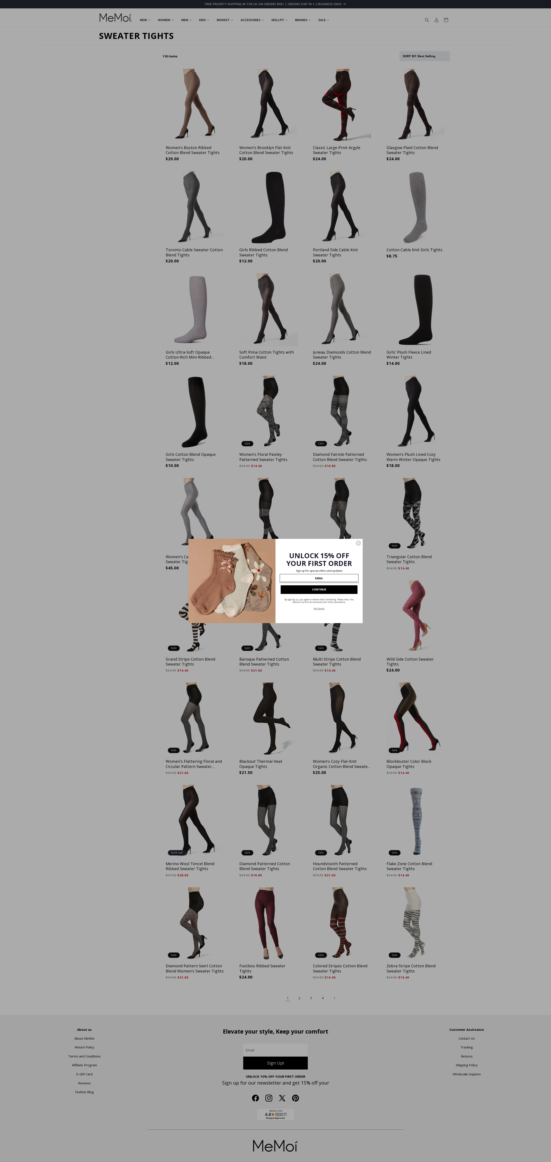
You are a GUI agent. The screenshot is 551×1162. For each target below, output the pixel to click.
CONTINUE (319, 589)
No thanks (319, 608)
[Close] (358, 543)
